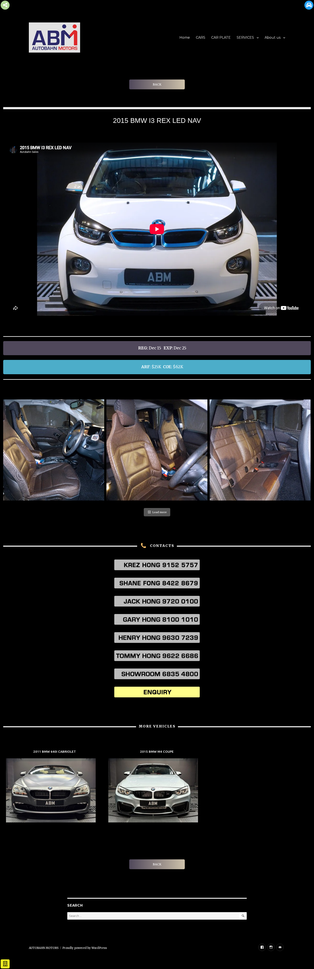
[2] (156, 450)
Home (184, 37)
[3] (260, 450)
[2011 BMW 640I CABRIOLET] (54, 787)
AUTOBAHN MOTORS (44, 948)
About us (272, 37)
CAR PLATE (221, 37)
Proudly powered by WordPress (84, 948)
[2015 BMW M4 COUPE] (157, 787)
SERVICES (245, 37)
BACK (157, 84)
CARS (200, 37)
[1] (53, 450)
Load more (159, 512)
